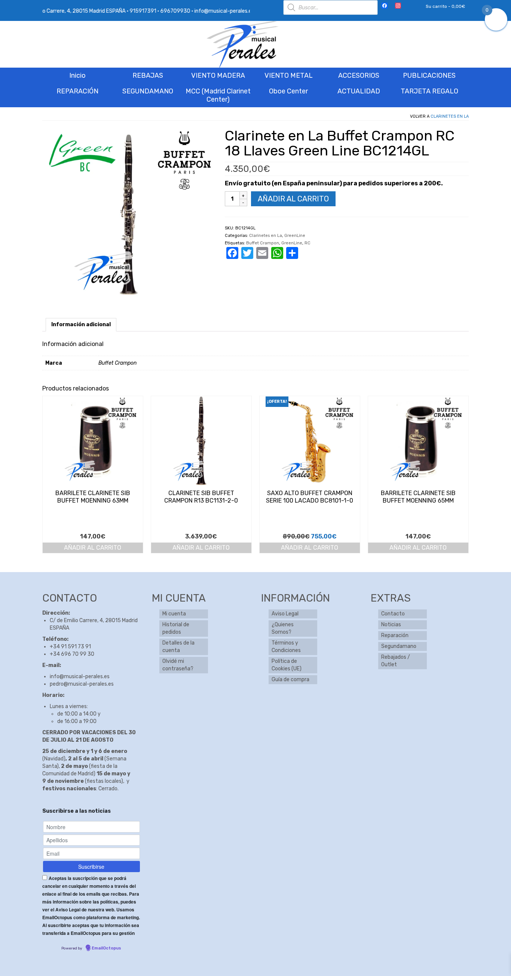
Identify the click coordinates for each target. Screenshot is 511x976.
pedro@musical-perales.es (82, 684)
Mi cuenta (174, 614)
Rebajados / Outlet (395, 661)
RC (307, 243)
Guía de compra (290, 679)
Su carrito (445, 6)
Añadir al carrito (293, 198)
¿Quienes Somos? (283, 628)
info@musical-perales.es (80, 676)
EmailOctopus (106, 948)
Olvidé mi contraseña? (177, 665)
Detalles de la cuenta (178, 647)
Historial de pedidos (175, 628)
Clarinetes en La (450, 116)
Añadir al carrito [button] (92, 547)
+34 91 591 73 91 (70, 646)
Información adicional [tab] (81, 324)
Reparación (395, 635)
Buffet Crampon (262, 243)
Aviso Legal (285, 614)
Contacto (393, 614)
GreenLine (294, 235)
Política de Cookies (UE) (287, 665)
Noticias (391, 624)
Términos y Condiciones (286, 647)
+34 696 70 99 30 (72, 654)
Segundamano (398, 646)
